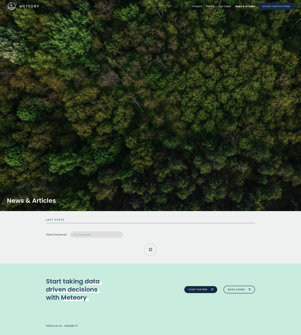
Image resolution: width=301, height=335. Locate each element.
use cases (225, 6)
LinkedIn (69, 326)
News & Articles (245, 6)
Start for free (197, 289)
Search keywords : (57, 234)
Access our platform (276, 6)
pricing (210, 6)
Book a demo (236, 289)
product (197, 6)
